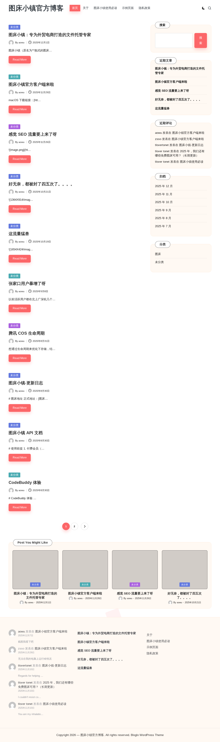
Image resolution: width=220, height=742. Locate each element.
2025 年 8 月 (163, 218)
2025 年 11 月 (163, 194)
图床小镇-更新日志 (26, 383)
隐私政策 (152, 653)
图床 (158, 254)
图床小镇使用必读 (191, 161)
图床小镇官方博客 (36, 8)
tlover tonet (162, 151)
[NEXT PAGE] (84, 526)
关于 (149, 635)
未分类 (14, 27)
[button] (84, 526)
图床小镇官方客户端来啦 (31, 84)
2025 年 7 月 (163, 226)
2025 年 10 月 (164, 202)
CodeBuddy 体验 (25, 482)
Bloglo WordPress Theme (147, 735)
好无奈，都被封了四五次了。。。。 (42, 184)
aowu (158, 133)
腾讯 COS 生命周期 (27, 333)
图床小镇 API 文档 (26, 432)
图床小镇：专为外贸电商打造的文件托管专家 (50, 34)
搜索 (163, 25)
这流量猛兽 (19, 233)
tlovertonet (162, 145)
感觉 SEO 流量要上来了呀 (33, 134)
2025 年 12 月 (164, 186)
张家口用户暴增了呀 (27, 283)
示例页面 (152, 647)
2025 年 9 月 (163, 210)
